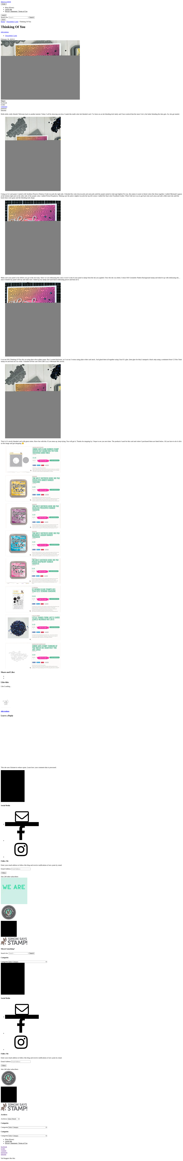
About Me (8, 9)
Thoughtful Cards (11, 36)
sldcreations (5, 32)
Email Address (6, 869)
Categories (4, 962)
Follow (4, 873)
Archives (4, 1119)
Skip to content (6, 2)
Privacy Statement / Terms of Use (16, 11)
